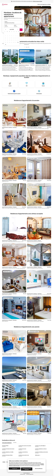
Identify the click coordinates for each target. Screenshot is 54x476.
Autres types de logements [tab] (7, 442)
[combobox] (13, 22)
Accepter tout (14, 468)
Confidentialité (22, 474)
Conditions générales (29, 474)
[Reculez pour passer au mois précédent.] (5, 29)
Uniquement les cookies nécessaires (26, 469)
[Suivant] (28, 47)
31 (5, 44)
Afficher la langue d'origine (37, 1)
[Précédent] (25, 47)
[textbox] (8, 26)
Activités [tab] (14, 442)
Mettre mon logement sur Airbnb (44, 4)
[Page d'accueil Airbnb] (4, 4)
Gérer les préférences (38, 468)
